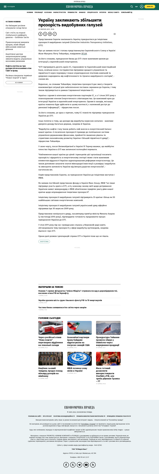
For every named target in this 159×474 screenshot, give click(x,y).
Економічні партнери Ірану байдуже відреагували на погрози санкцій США (78, 341)
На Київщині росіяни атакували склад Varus (16, 26)
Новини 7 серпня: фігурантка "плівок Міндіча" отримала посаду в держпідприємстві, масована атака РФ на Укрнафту (77, 292)
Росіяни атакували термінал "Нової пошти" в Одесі (19, 76)
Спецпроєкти (92, 12)
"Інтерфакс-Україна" (88, 424)
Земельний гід (126, 12)
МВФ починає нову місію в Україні (77, 369)
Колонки (48, 12)
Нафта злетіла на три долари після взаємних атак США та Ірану (18, 68)
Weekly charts (113, 12)
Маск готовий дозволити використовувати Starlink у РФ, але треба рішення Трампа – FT (108, 375)
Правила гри (72, 12)
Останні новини (13, 22)
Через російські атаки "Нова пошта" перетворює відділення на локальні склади (50, 341)
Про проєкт (47, 416)
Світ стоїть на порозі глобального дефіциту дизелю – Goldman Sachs (17, 35)
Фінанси (82, 12)
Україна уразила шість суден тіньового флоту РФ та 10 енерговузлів (70, 300)
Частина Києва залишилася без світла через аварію (62, 307)
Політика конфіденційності (64, 416)
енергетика (44, 241)
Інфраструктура (59, 12)
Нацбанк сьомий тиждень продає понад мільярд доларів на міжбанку (50, 372)
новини (30, 12)
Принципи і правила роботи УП (119, 416)
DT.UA (84, 53)
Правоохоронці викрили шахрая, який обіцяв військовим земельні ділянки (17, 46)
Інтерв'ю (102, 12)
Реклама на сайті (34, 416)
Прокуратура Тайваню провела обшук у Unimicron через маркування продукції (107, 341)
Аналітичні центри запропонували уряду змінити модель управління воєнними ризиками (19, 57)
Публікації (39, 12)
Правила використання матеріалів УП (90, 416)
